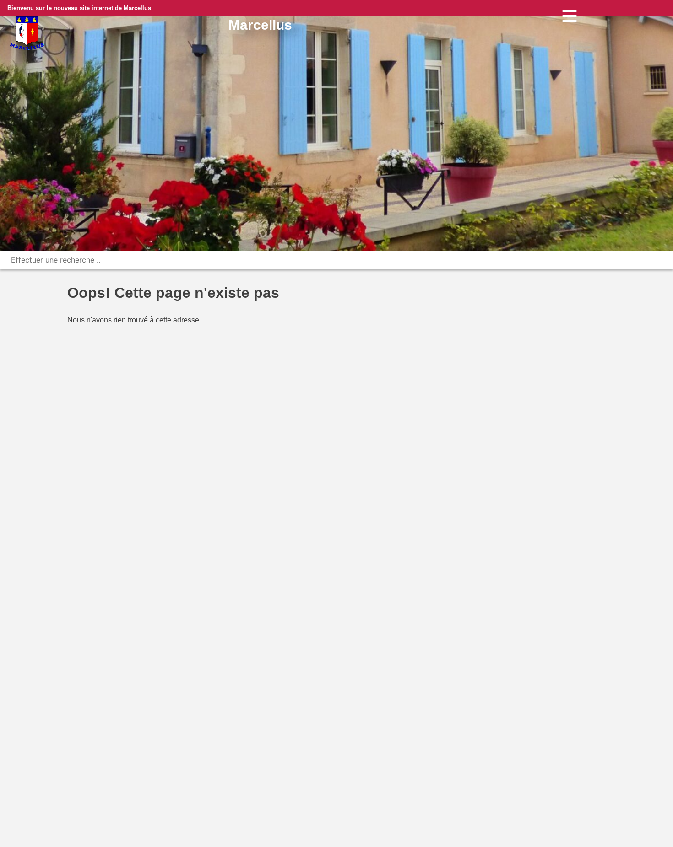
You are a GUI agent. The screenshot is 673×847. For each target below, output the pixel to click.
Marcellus (260, 24)
